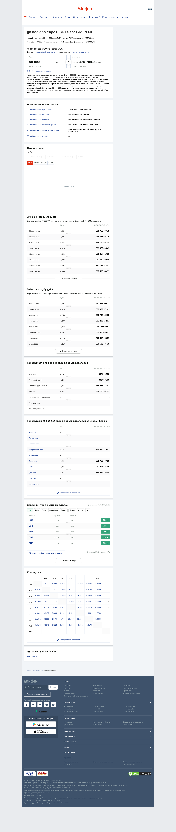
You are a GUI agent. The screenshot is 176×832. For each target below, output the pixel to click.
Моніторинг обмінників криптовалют (76, 696)
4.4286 (46, 584)
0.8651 (38, 595)
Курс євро (126, 685)
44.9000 (97, 595)
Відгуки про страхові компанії (103, 762)
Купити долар (68, 725)
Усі (31, 510)
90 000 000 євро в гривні (38, 115)
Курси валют (32, 656)
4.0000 (98, 607)
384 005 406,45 (102, 332)
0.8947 (89, 584)
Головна (28, 670)
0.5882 (80, 625)
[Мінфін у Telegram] (33, 704)
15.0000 (97, 601)
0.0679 (89, 607)
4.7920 (62, 619)
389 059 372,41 (102, 309)
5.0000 (71, 601)
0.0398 (54, 613)
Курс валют (67, 685)
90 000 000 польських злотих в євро (39, 71)
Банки (67, 17)
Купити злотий (128, 725)
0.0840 (46, 625)
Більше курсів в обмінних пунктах (45, 553)
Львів (44, 510)
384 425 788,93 (102, 386)
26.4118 (80, 595)
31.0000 (80, 584)
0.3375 (54, 601)
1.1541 (38, 619)
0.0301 (89, 613)
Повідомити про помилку (37, 694)
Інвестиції (94, 17)
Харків (63, 510)
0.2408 (38, 590)
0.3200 (62, 607)
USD (31, 520)
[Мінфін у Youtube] (53, 704)
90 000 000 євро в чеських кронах (42, 125)
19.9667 (71, 619)
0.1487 (46, 613)
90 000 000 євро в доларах (39, 110)
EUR (31, 526)
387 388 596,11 (102, 304)
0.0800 (62, 625)
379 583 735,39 (102, 344)
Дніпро (72, 510)
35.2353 (80, 619)
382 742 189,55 (102, 315)
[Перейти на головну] (88, 9)
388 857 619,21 (102, 254)
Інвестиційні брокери (130, 688)
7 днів (30, 163)
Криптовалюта (110, 17)
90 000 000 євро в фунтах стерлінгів (43, 130)
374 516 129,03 (102, 449)
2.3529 (80, 607)
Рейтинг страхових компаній (132, 762)
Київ (37, 510)
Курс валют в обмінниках (101, 722)
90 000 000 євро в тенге (37, 136)
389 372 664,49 (102, 248)
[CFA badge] (54, 774)
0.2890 (38, 601)
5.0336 (46, 619)
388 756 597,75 (102, 231)
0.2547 (89, 601)
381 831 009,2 (103, 327)
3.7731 (46, 595)
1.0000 (62, 590)
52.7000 (97, 584)
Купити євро (97, 725)
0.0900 (54, 607)
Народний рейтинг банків (131, 693)
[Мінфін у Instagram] (46, 704)
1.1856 (54, 584)
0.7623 (89, 595)
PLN (31, 531)
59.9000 (97, 619)
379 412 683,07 (102, 338)
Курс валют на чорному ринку (133, 722)
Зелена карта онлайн (71, 762)
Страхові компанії (129, 764)
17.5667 (71, 584)
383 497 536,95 (102, 467)
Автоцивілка (68, 764)
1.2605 (46, 601)
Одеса (80, 510)
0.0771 (38, 607)
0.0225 (54, 625)
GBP (31, 537)
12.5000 (97, 590)
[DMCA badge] (140, 773)
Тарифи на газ (127, 691)
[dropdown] (87, 510)
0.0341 (38, 613)
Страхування (80, 17)
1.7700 (98, 613)
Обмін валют (68, 722)
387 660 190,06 (102, 260)
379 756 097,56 (102, 461)
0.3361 (46, 607)
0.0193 (38, 625)
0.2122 (89, 590)
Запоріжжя (53, 510)
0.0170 (89, 625)
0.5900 (71, 613)
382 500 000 (104, 374)
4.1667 (71, 590)
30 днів (36, 163)
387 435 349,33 (102, 271)
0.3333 (71, 625)
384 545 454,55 (102, 473)
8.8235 (80, 601)
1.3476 (54, 619)
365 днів (43, 163)
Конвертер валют (69, 693)
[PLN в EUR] (68, 62)
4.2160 (62, 584)
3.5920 (62, 595)
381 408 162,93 (102, 321)
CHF (31, 543)
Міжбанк (66, 691)
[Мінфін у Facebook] (26, 704)
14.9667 (71, 595)
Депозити (45, 17)
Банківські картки (99, 688)
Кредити (57, 17)
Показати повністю (69, 278)
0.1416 (62, 613)
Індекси (124, 17)
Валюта (33, 17)
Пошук (53, 687)
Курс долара (97, 685)
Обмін (105, 520)
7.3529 (80, 590)
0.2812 (54, 590)
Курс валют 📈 (37, 670)
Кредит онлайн (98, 693)
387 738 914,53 (102, 265)
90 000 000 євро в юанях (38, 120)
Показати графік (69, 561)
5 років (50, 163)
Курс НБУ (67, 688)
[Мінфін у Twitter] (39, 704)
